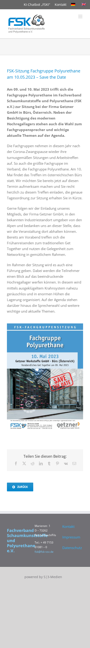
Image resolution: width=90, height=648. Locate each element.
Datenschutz (71, 547)
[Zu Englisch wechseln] (84, 4)
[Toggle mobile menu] (80, 16)
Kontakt (60, 4)
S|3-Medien (53, 577)
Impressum (71, 537)
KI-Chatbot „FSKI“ (37, 4)
